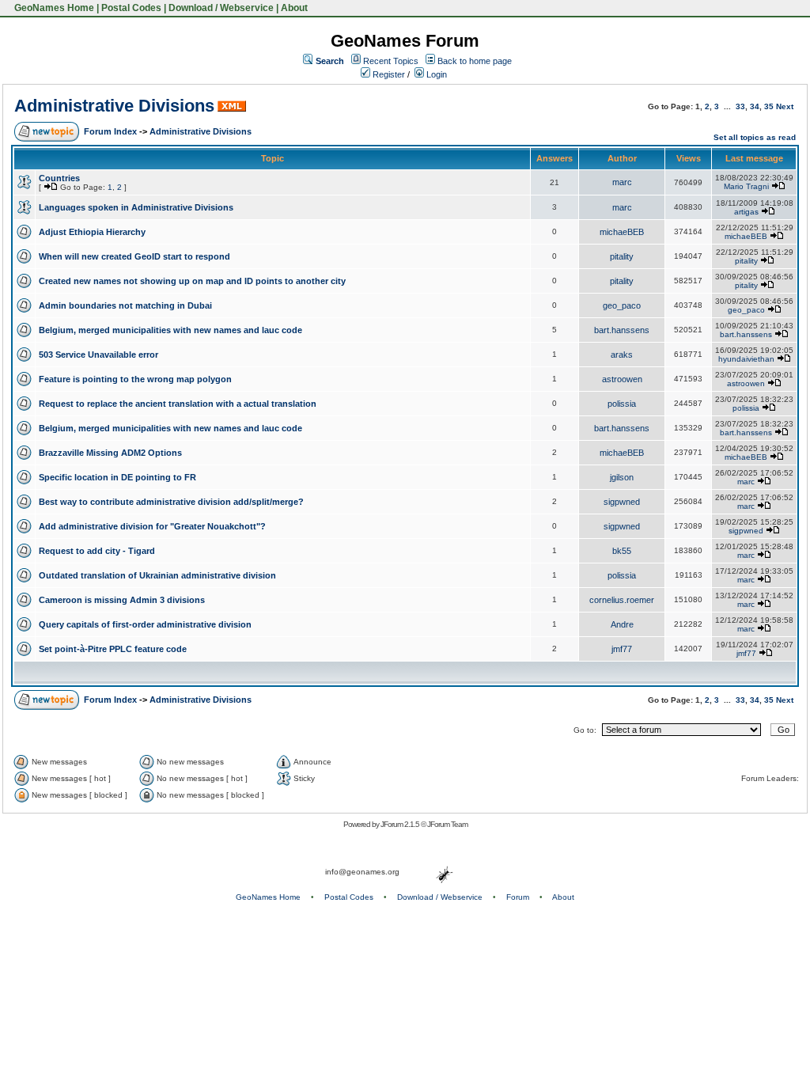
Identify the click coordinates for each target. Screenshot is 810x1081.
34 (754, 106)
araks (622, 354)
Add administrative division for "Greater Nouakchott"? (152, 526)
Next (784, 106)
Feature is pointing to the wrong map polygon (135, 379)
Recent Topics (390, 61)
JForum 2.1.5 (400, 824)
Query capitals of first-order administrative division (145, 624)
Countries (59, 178)
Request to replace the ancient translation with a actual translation (177, 403)
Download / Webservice (221, 7)
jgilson (622, 477)
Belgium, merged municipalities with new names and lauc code (170, 330)
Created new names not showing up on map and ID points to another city (192, 281)
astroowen (622, 379)
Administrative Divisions (114, 106)
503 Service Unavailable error (98, 354)
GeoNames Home (53, 7)
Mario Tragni (746, 186)
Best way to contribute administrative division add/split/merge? (171, 501)
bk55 (621, 551)
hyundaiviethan (746, 359)
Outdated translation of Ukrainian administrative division (157, 575)
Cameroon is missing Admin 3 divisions (122, 600)
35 (769, 106)
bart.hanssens (621, 330)
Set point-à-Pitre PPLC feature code (113, 649)
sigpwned (622, 501)
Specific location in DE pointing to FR (117, 477)
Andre (622, 624)
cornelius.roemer (621, 600)
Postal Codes (131, 7)
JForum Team (447, 824)
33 (740, 106)
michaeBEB (622, 232)
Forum (517, 897)
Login (435, 74)
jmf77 (621, 649)
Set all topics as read (754, 137)
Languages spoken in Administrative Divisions (136, 207)
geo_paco (622, 305)
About (294, 7)
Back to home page (474, 61)
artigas (746, 211)
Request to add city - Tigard (97, 551)
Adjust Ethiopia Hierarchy (92, 232)
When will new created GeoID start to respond (134, 256)
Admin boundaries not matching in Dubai (125, 305)
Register (387, 74)
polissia (622, 403)
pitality (622, 256)
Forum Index (110, 131)
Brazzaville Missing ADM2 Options (110, 452)
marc (622, 182)
